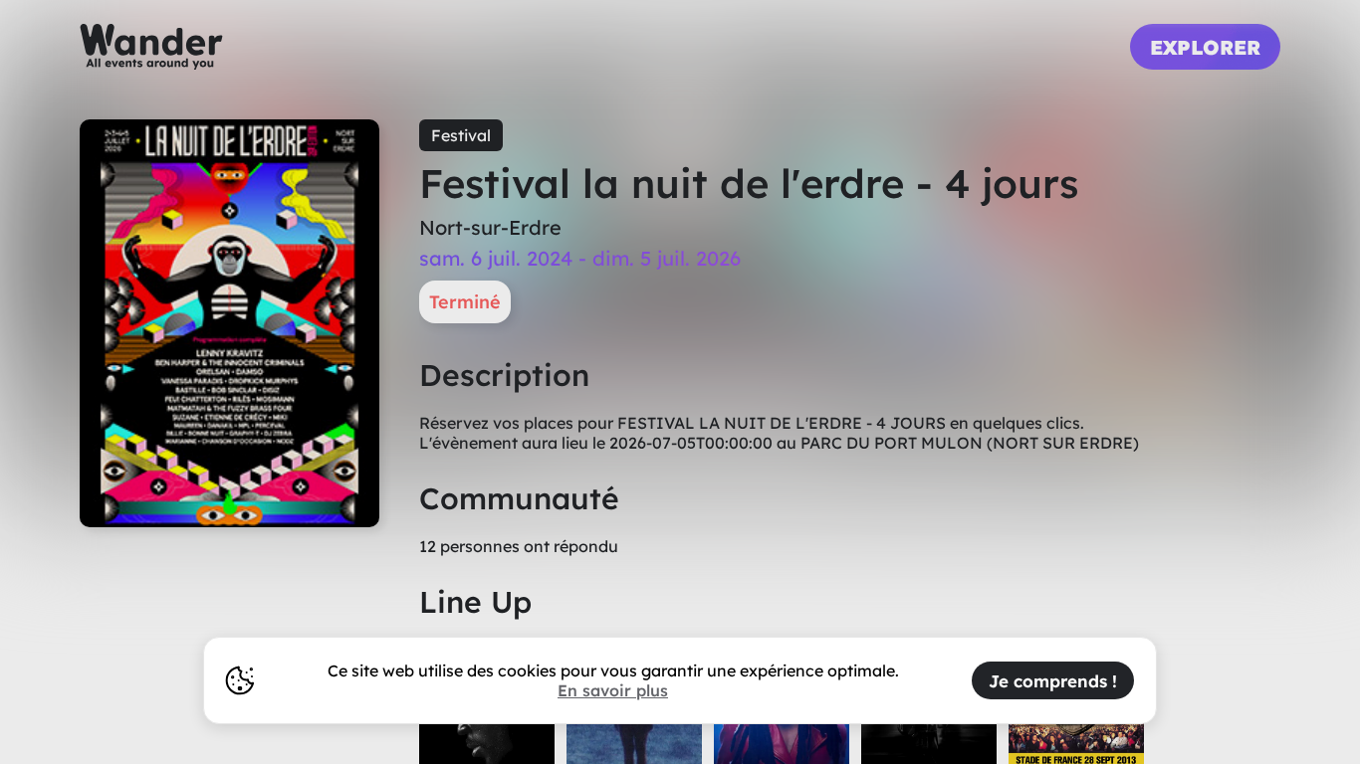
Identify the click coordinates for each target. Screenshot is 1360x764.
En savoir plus (613, 690)
